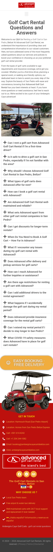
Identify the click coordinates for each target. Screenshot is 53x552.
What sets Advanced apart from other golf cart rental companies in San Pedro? (25, 216)
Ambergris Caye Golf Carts (14, 526)
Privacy (22, 544)
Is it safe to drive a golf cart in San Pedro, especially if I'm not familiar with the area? (25, 160)
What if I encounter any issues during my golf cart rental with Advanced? (22, 251)
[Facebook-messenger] (26, 474)
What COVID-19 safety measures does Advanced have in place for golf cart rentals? (24, 341)
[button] (26, 14)
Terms (30, 544)
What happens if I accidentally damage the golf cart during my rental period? (24, 306)
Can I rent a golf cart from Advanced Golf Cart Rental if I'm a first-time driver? (26, 146)
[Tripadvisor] (33, 474)
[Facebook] (19, 474)
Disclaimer (39, 544)
